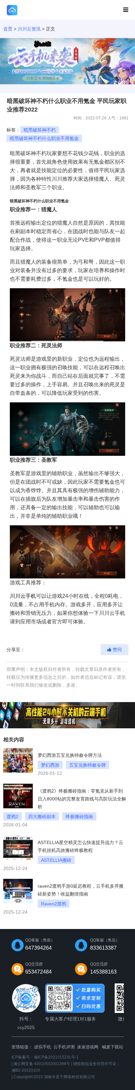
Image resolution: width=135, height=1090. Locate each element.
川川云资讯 (29, 28)
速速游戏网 (87, 1046)
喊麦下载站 (112, 1046)
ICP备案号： (45, 1057)
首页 (7, 28)
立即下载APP (101, 10)
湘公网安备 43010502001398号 (41, 1063)
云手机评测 (64, 1046)
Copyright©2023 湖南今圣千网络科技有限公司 (54, 1077)
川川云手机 (23, 596)
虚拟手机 (42, 1046)
